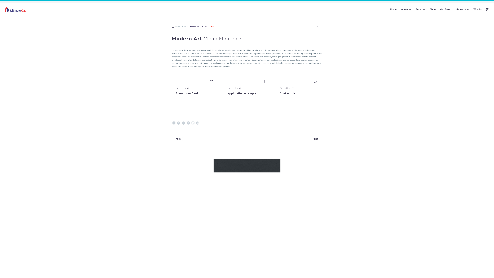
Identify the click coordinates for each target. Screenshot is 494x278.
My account (462, 9)
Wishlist (477, 9)
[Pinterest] (183, 123)
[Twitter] (178, 123)
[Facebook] (173, 123)
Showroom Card (187, 93)
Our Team (445, 9)
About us (406, 9)
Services (420, 9)
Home (393, 9)
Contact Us (287, 93)
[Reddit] (197, 123)
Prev (178, 139)
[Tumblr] (188, 123)
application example (242, 93)
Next (315, 139)
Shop (433, 9)
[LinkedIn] (193, 123)
